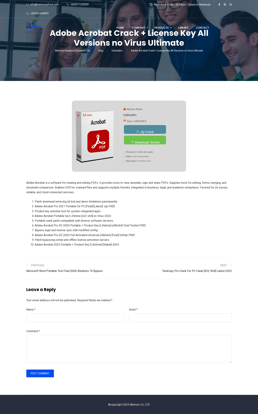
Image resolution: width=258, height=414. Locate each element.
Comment (33, 331)
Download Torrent (147, 142)
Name (30, 309)
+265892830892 (39, 13)
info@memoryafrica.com (44, 4)
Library (183, 28)
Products (161, 28)
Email (133, 309)
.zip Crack (147, 131)
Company (138, 28)
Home (120, 28)
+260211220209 (79, 4)
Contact (202, 28)
